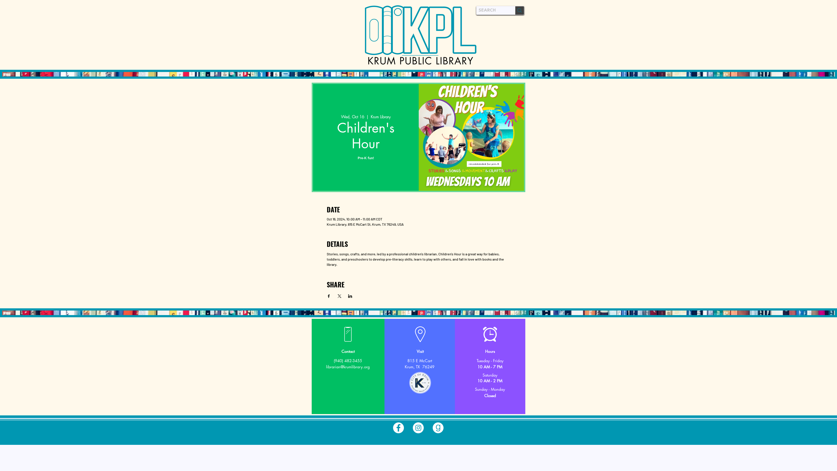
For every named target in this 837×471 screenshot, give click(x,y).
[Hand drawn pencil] (420, 383)
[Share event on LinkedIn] (350, 296)
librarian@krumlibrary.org (348, 366)
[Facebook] (398, 427)
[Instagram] (418, 427)
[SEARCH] (519, 10)
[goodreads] (438, 427)
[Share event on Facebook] (329, 296)
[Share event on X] (339, 296)
